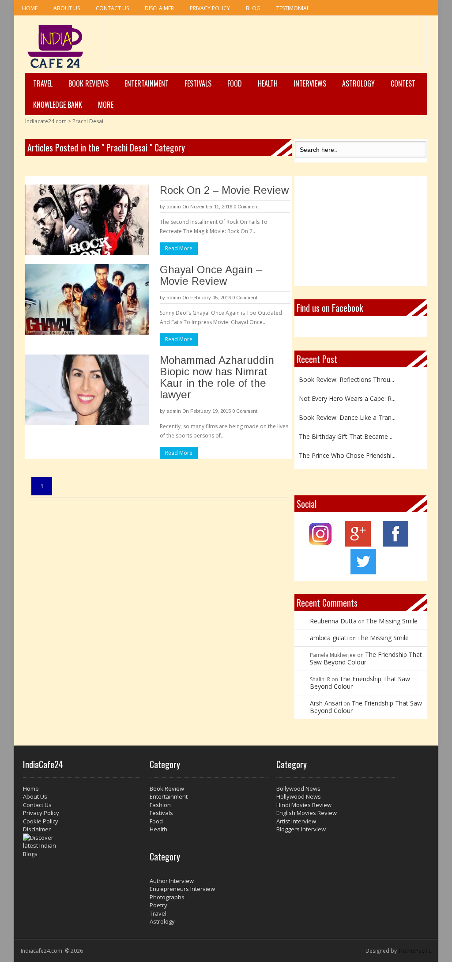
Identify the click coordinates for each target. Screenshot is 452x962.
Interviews (310, 83)
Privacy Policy (210, 8)
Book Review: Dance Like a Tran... (347, 413)
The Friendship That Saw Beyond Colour (366, 658)
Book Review (167, 788)
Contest (403, 83)
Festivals (198, 83)
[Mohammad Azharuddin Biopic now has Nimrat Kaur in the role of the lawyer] (87, 390)
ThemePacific (414, 950)
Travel (43, 83)
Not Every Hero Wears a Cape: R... (347, 394)
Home (30, 8)
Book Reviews (88, 83)
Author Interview (172, 881)
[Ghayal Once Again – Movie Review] (87, 299)
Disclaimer (159, 8)
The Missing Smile (392, 621)
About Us (66, 8)
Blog (253, 8)
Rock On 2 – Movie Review (224, 190)
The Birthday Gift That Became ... (346, 432)
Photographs (167, 897)
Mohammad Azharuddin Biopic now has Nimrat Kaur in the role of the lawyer (217, 377)
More (105, 104)
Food (234, 83)
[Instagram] (320, 544)
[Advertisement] (265, 44)
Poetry (158, 905)
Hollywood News (298, 796)
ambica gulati (329, 638)
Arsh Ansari (326, 703)
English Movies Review (306, 813)
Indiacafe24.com (46, 121)
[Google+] (358, 544)
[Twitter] (363, 572)
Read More (178, 248)
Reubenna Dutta (333, 621)
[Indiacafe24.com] (55, 46)
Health (268, 83)
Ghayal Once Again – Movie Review (211, 275)
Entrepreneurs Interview (182, 889)
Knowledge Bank (57, 104)
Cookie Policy (40, 821)
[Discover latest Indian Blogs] (82, 846)
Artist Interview (296, 821)
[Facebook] (395, 544)
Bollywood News (298, 788)
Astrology (358, 83)
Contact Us (112, 8)
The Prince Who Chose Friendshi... (347, 451)
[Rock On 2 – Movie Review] (87, 220)
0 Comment (246, 206)
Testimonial (292, 8)
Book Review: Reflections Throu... (346, 375)
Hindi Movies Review (303, 805)
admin (173, 206)
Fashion (160, 805)
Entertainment (146, 83)
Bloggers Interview (301, 829)
